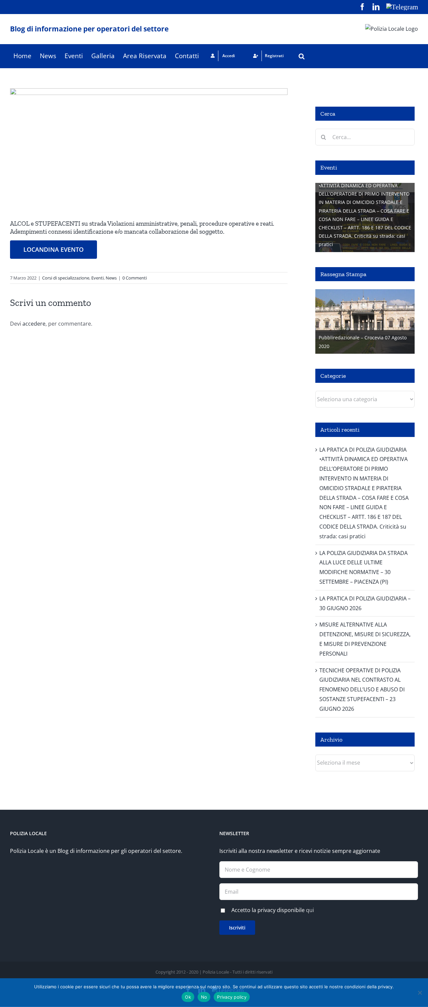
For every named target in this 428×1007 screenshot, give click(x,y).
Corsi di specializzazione (65, 278)
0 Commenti (134, 278)
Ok (188, 997)
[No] (419, 992)
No (204, 997)
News (111, 278)
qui (310, 910)
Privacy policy (231, 997)
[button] (302, 56)
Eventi (97, 278)
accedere (33, 323)
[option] (365, 217)
